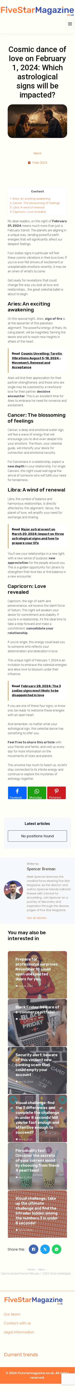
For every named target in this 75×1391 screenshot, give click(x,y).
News (37, 153)
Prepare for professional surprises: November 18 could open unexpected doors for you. (37, 969)
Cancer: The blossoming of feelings (35, 203)
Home (31, 1269)
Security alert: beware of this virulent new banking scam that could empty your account (37, 1065)
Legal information (19, 1332)
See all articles (36, 918)
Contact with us (17, 1323)
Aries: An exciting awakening (30, 198)
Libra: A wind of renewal (27, 207)
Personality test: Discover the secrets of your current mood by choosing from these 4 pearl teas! (37, 1160)
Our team (12, 1314)
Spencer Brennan (41, 869)
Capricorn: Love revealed (28, 211)
